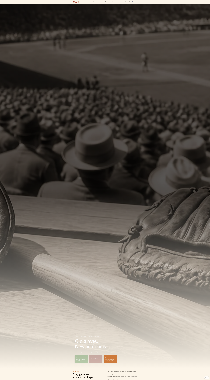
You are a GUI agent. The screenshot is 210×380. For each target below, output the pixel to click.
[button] (96, 2)
